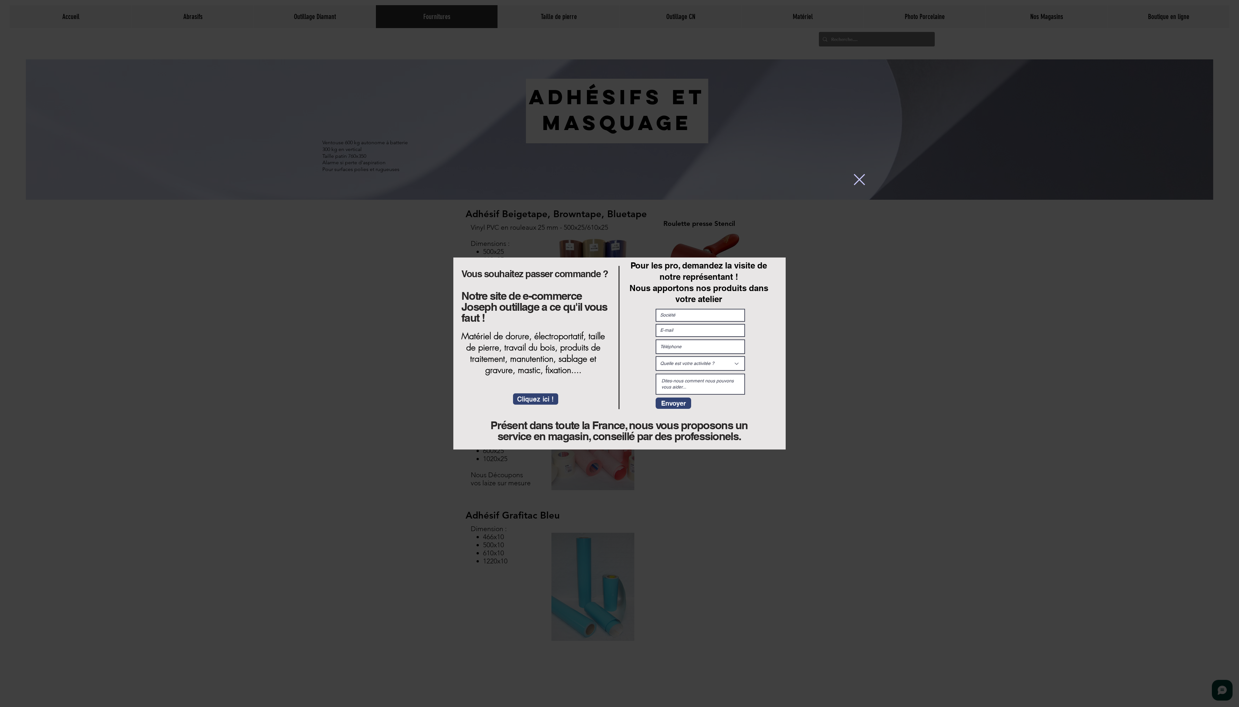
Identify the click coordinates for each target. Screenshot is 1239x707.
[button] (859, 180)
